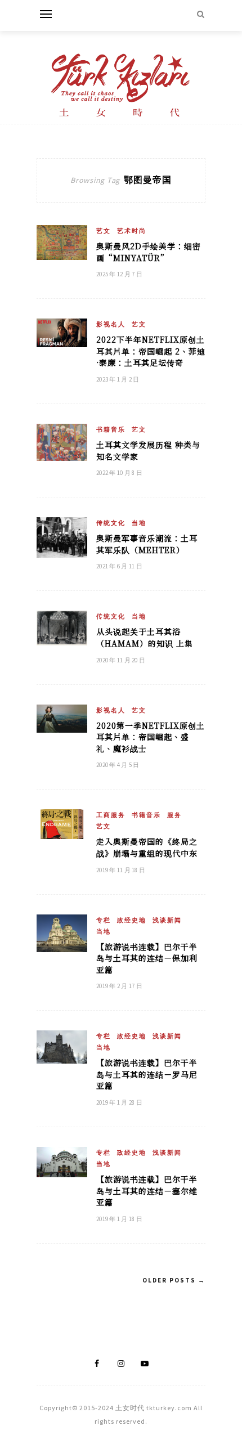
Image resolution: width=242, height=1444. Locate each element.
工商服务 (111, 815)
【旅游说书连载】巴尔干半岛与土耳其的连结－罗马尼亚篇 (147, 1074)
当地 (139, 523)
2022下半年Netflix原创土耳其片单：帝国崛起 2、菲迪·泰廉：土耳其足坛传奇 (150, 351)
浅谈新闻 (167, 920)
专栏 (103, 920)
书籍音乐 (111, 429)
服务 (174, 815)
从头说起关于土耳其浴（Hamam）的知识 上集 (144, 637)
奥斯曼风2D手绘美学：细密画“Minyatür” (148, 251)
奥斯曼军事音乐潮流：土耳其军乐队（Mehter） (147, 543)
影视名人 (111, 324)
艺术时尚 (131, 231)
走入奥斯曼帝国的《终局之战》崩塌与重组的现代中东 (147, 847)
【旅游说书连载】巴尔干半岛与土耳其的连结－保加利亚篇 (147, 958)
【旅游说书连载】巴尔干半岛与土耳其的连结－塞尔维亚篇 (147, 1190)
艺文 (103, 231)
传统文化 (111, 523)
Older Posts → (173, 1280)
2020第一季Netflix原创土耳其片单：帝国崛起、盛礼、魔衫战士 (150, 737)
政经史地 (131, 920)
